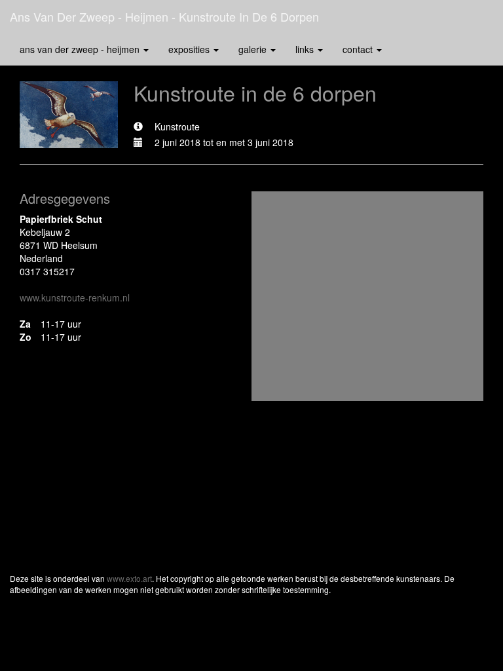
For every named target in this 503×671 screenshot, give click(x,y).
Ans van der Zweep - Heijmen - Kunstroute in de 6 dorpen (164, 16)
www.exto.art (129, 578)
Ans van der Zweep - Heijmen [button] (81, 49)
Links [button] (305, 49)
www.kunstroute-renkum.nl (75, 297)
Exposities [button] (190, 49)
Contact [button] (359, 49)
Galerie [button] (253, 49)
